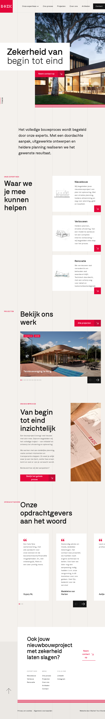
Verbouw (30, 679)
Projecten (61, 6)
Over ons (74, 6)
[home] (6, 6)
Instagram (61, 679)
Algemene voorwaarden (43, 711)
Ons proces (48, 6)
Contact (99, 6)
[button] (30, 6)
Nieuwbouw (31, 676)
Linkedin (60, 676)
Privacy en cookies (25, 711)
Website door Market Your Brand (92, 711)
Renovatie (31, 682)
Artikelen (86, 6)
